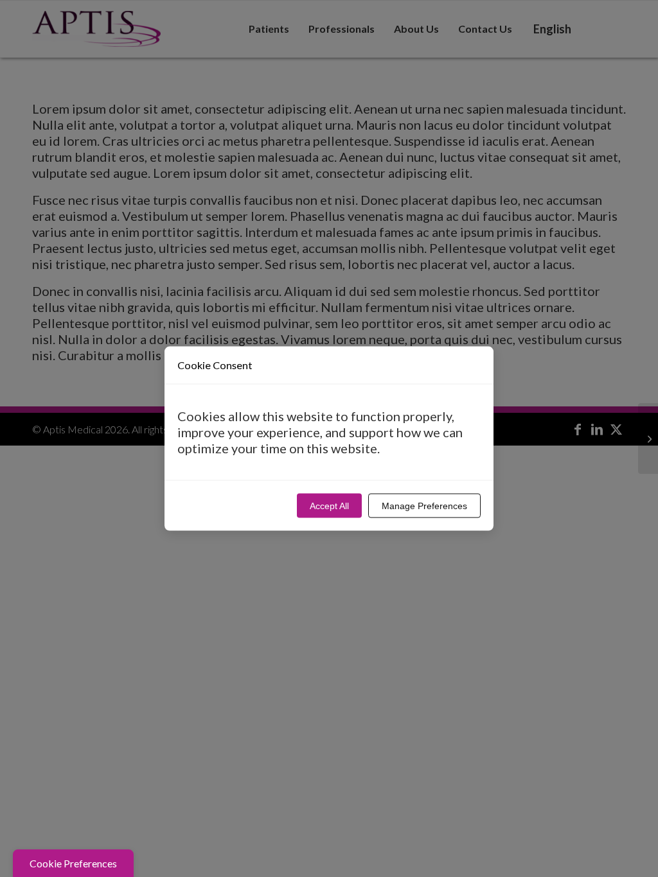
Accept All (329, 505)
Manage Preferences (424, 505)
